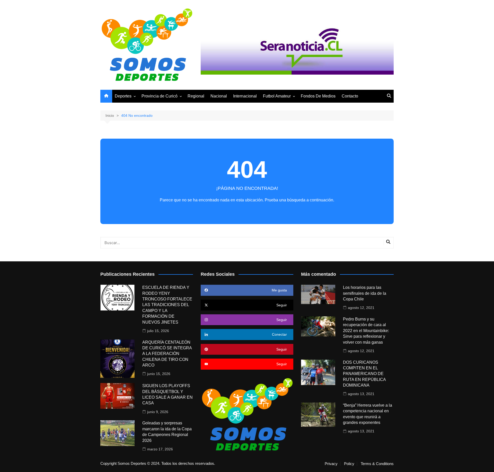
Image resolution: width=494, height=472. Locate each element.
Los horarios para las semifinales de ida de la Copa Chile (364, 293)
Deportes (123, 96)
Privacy (331, 464)
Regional (196, 96)
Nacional (218, 96)
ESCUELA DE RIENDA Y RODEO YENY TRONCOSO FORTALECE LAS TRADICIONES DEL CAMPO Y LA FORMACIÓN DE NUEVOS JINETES (167, 304)
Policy (349, 464)
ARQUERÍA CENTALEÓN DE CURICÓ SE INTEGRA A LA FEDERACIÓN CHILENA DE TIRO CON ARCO (167, 354)
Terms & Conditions (377, 464)
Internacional (245, 96)
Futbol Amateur (277, 96)
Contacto (350, 96)
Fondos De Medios (318, 96)
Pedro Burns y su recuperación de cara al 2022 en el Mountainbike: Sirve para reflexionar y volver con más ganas (366, 330)
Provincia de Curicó (160, 96)
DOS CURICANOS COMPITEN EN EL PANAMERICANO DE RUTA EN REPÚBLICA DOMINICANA (364, 374)
